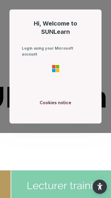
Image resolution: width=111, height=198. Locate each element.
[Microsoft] (55, 68)
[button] (100, 187)
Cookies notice (55, 102)
